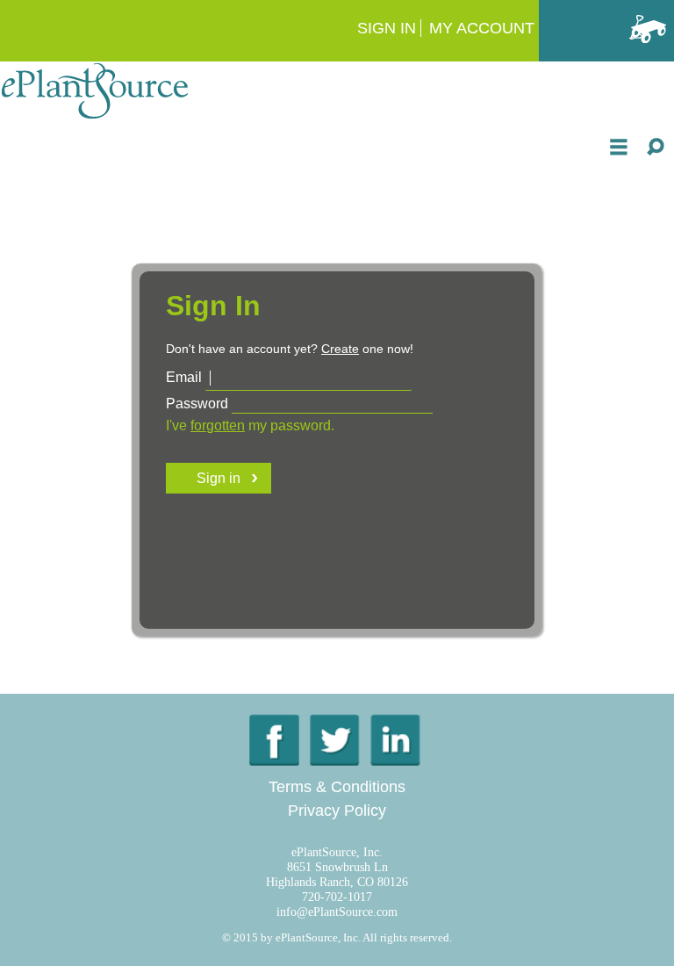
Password (197, 403)
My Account (481, 28)
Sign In (386, 28)
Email (184, 377)
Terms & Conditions (337, 787)
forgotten (217, 425)
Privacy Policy (337, 810)
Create (340, 349)
